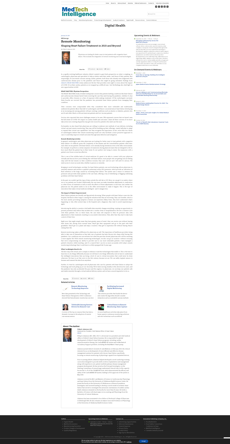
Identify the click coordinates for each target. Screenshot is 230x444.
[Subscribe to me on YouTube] (165, 6)
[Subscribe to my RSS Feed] (167, 6)
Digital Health (130, 20)
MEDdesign (65, 38)
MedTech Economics (66, 20)
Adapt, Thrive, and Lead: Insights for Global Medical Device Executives (152, 113)
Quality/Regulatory (70, 430)
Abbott (79, 333)
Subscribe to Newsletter (162, 3)
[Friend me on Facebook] (159, 6)
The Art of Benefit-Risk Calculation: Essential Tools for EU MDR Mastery (152, 123)
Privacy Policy (123, 428)
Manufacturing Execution (85, 20)
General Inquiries (124, 426)
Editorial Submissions (140, 3)
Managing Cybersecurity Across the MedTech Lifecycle (147, 41)
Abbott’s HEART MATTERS (70, 83)
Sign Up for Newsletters (127, 432)
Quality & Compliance (119, 20)
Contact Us (151, 3)
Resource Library (140, 20)
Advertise (130, 3)
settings (129, 442)
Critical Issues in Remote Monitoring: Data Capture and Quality (117, 307)
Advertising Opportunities (127, 422)
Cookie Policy (123, 430)
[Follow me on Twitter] (156, 6)
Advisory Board (122, 3)
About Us (113, 3)
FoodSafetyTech (151, 422)
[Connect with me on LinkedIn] (162, 6)
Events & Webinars (151, 20)
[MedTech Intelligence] (79, 14)
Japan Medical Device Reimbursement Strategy (150, 84)
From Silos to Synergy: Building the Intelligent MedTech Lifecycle (150, 75)
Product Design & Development (102, 20)
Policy (75, 20)
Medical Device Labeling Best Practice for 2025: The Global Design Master (152, 104)
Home (107, 3)
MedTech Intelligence (153, 428)
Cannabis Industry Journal (154, 430)
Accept (144, 441)
